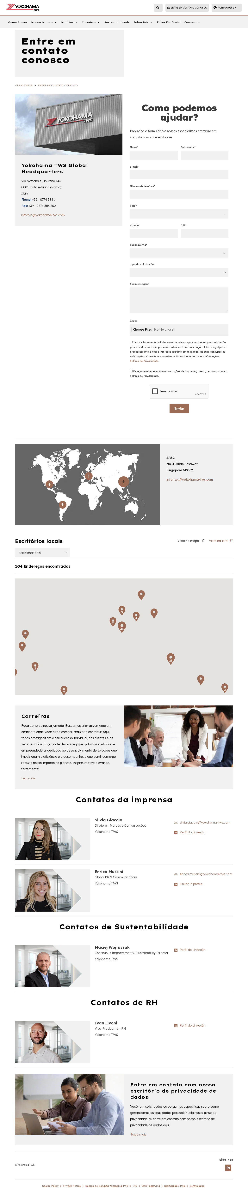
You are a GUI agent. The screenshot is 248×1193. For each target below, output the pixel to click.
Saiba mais (138, 1134)
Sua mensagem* (139, 284)
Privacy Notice (72, 1185)
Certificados (196, 1185)
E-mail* (134, 166)
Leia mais (28, 778)
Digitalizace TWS (174, 1185)
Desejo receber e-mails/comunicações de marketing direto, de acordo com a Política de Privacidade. (178, 373)
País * (133, 205)
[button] (160, 618)
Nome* (134, 147)
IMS (135, 1185)
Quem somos (24, 85)
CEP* (183, 225)
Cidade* (135, 225)
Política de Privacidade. (144, 361)
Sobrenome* (188, 147)
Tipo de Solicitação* (142, 264)
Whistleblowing (151, 1185)
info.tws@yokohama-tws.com (43, 215)
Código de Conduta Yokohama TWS (106, 1185)
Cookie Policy (50, 1185)
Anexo (133, 321)
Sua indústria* (138, 244)
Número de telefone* (142, 186)
